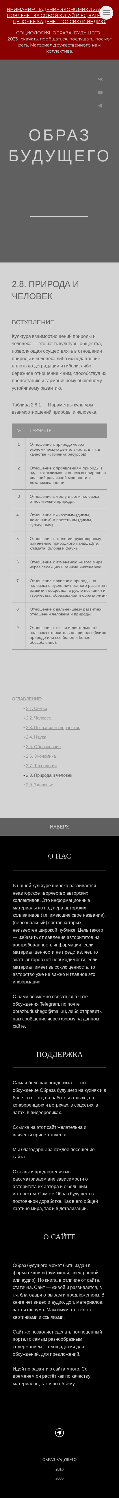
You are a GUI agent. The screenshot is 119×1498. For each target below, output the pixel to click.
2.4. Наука (36, 737)
